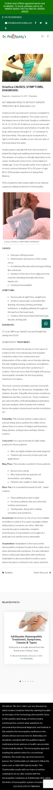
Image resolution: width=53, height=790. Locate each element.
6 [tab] (32, 681)
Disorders (33, 96)
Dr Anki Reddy (27, 659)
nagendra (6, 96)
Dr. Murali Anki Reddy (18, 656)
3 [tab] (25, 681)
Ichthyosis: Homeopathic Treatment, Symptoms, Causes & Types (26, 639)
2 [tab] (22, 681)
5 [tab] (30, 681)
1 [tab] (20, 681)
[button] (46, 323)
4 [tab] (27, 681)
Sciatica (8, 572)
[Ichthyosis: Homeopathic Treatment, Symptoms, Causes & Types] (26, 622)
